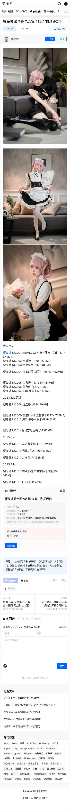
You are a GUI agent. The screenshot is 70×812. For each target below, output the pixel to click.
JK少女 (55, 743)
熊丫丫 (14, 773)
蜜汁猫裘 (62, 773)
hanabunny (44, 743)
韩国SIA (58, 779)
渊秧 (6, 773)
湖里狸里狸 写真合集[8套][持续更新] (22, 697)
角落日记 (8, 779)
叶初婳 (42, 758)
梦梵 (42, 768)
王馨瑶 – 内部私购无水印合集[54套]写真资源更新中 (29, 705)
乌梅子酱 (39, 753)
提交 (62, 666)
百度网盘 (11, 545)
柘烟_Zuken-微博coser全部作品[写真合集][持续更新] (16, 605)
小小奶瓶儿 (55, 763)
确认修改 (63, 627)
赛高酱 (27, 779)
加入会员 (49, 11)
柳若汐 (27, 768)
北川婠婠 (17, 758)
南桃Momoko (30, 758)
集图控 (43, 791)
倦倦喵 (58, 753)
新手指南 (35, 11)
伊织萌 (49, 753)
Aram (14, 743)
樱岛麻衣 (51, 768)
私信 (62, 39)
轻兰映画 (37, 779)
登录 (16, 535)
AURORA (31, 743)
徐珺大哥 (8, 768)
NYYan (40, 748)
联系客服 (7, 11)
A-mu (6, 743)
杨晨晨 (18, 768)
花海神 (52, 773)
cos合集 (9, 28)
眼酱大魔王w (40, 773)
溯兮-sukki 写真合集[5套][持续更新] (22, 712)
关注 (51, 39)
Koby (15, 748)
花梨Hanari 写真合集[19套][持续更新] (22, 719)
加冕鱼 (7, 758)
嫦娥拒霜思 (33, 763)
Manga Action (27, 748)
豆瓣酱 (18, 779)
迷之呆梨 (48, 779)
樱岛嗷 (7, 352)
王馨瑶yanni (25, 773)
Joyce (7, 748)
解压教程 (21, 11)
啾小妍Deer (9, 763)
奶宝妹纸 (21, 763)
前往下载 (61, 28)
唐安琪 (51, 758)
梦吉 (35, 768)
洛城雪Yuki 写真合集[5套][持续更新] (22, 726)
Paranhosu (51, 748)
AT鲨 (22, 743)
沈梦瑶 (61, 768)
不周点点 (28, 753)
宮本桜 (44, 763)
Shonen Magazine (12, 753)
